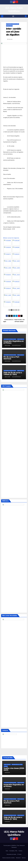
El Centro (19, 854)
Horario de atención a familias (8, 857)
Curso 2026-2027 (20, 370)
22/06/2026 (7, 821)
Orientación (18, 857)
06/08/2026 (7, 772)
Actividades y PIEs (13, 850)
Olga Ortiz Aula (16, 345)
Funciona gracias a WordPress (10, 845)
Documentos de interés (11, 854)
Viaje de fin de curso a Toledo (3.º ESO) (12, 373)
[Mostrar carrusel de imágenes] (11, 238)
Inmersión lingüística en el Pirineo (13, 342)
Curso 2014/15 (9, 25)
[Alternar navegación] (13, 16)
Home (7, 850)
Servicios (24, 857)
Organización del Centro (17, 764)
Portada (5, 766)
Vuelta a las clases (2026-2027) (14, 769)
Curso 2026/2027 (7, 764)
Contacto (20, 850)
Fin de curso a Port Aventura (11, 358)
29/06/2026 (7, 788)
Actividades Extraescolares (10, 339)
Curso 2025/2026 (20, 339)
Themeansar (14, 847)
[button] (23, 16)
